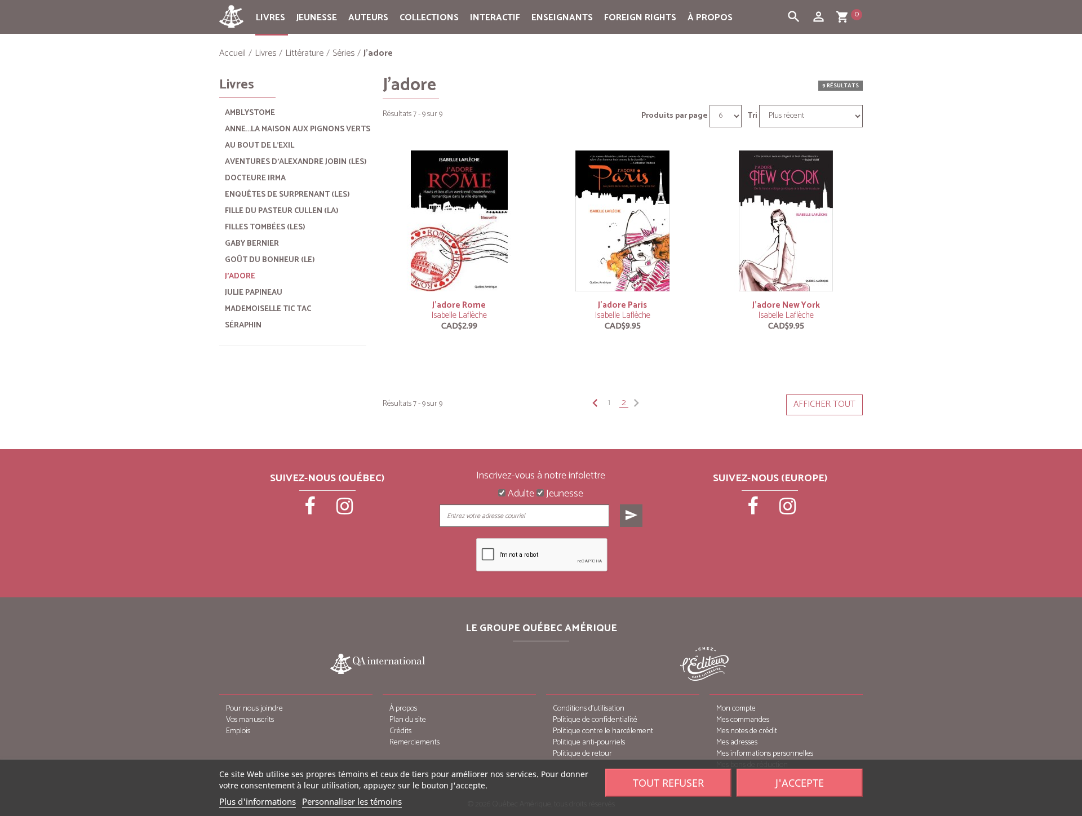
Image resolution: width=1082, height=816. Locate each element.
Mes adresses (736, 742)
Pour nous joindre (254, 708)
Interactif (495, 17)
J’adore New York (786, 305)
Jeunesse (316, 17)
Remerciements (414, 742)
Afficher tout (824, 404)
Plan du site (407, 719)
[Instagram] (345, 510)
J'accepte (799, 783)
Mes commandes (742, 719)
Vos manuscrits (250, 719)
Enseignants (562, 17)
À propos (710, 17)
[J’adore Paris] (622, 220)
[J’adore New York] (786, 220)
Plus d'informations (257, 801)
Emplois (238, 731)
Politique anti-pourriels (589, 742)
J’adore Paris (622, 305)
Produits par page (674, 116)
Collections (429, 17)
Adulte (519, 494)
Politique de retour (582, 753)
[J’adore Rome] (459, 220)
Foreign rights (640, 17)
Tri (752, 116)
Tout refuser (668, 783)
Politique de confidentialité (595, 719)
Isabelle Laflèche (459, 315)
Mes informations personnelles (764, 753)
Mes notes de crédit (746, 731)
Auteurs (368, 17)
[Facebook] (311, 510)
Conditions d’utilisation (588, 708)
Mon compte (736, 708)
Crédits (400, 731)
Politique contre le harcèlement (603, 731)
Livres (270, 17)
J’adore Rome (459, 305)
